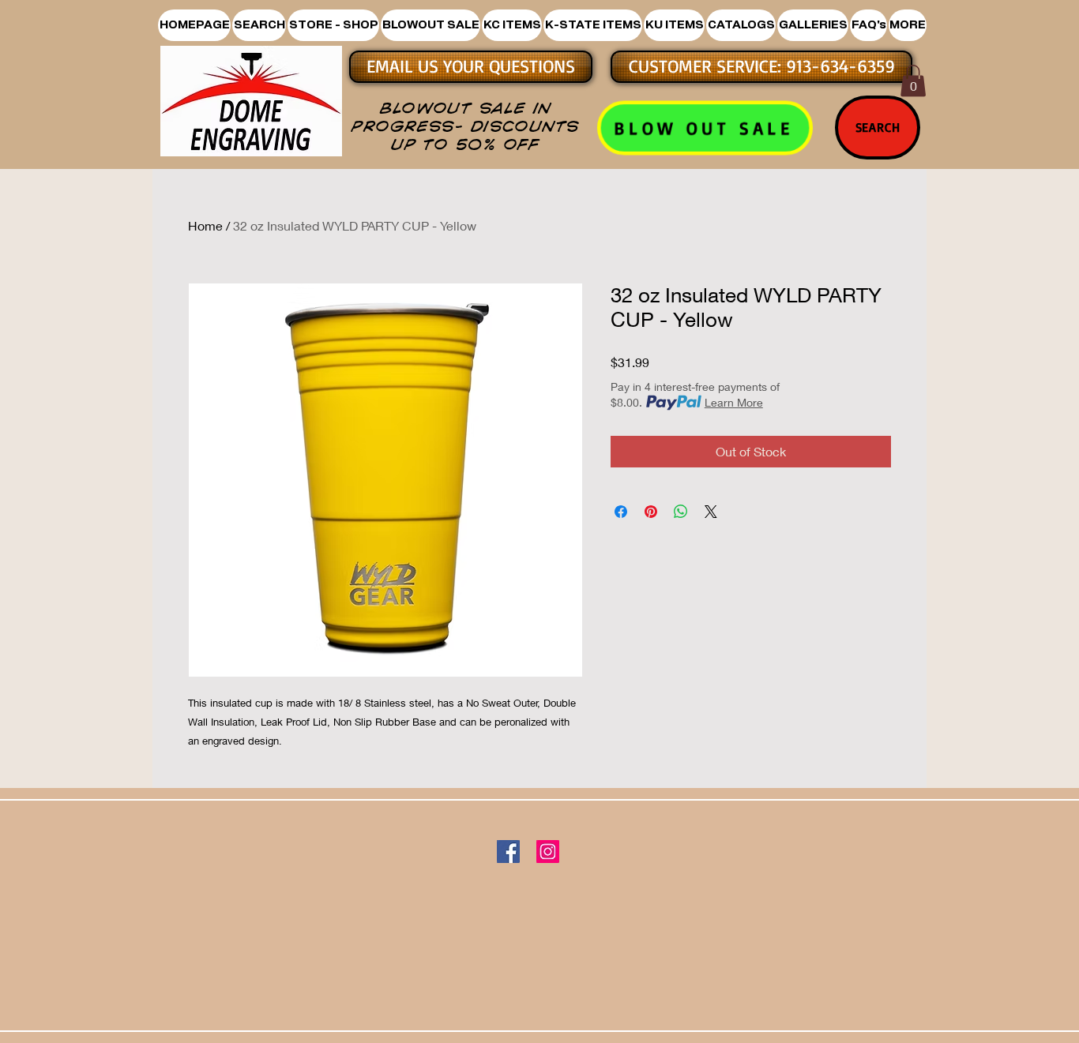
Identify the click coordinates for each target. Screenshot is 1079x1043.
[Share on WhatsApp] (680, 511)
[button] (333, 25)
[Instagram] (547, 851)
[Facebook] (508, 851)
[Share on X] (710, 511)
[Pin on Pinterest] (650, 511)
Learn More (734, 402)
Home (205, 225)
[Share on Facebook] (620, 511)
